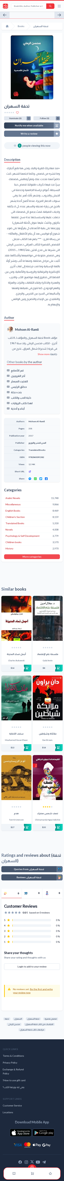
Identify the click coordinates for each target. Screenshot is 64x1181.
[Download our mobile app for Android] (43, 1133)
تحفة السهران (33, 1019)
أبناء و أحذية (18, 408)
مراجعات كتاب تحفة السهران (32, 1029)
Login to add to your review (32, 966)
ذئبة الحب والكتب (21, 397)
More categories (32, 556)
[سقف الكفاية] (16, 698)
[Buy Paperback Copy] (16, 668)
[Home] (7, 26)
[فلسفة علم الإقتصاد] (48, 618)
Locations (8, 1112)
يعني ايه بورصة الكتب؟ (13, 1087)
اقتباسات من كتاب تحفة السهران (39, 1024)
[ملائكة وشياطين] (48, 698)
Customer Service (12, 1105)
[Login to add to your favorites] (17, 112)
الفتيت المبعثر (19, 381)
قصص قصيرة (51, 1019)
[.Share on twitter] (40, 478)
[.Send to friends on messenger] (30, 478)
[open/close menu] (59, 6)
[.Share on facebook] (46, 478)
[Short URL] (43, 471)
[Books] (14, 1173)
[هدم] (16, 777)
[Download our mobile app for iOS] (21, 1133)
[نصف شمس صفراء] (48, 777)
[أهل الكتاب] (59, 15)
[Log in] (50, 1173)
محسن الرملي (14, 1024)
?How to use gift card (14, 1080)
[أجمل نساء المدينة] (16, 618)
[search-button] (50, 6)
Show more (44, 354)
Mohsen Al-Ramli (27, 329)
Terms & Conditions (13, 1055)
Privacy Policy (10, 1062)
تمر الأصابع (17, 370)
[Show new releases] (32, 1166)
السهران (18, 1019)
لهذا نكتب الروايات (22, 403)
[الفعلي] (5, 15)
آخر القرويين (18, 375)
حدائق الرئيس (19, 386)
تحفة (7, 1019)
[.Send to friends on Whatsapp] (35, 478)
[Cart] (32, 1173)
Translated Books (37, 450)
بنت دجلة (16, 392)
